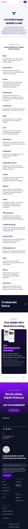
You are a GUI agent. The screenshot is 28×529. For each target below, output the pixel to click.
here (18, 470)
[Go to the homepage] (6, 418)
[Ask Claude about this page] (6, 429)
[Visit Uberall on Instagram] (8, 441)
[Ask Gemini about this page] (9, 429)
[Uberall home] (4, 2)
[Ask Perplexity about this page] (12, 429)
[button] (20, 2)
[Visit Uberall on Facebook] (5, 441)
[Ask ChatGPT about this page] (4, 429)
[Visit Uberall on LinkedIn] (3, 441)
